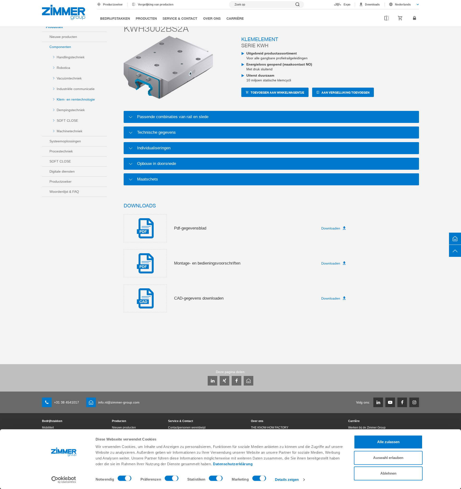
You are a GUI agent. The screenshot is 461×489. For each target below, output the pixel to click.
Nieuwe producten (63, 37)
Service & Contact (180, 18)
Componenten (60, 47)
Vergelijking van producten (155, 4)
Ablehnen (388, 473)
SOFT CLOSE (67, 120)
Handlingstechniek (71, 57)
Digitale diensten (62, 171)
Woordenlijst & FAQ (64, 191)
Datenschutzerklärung (233, 464)
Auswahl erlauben (388, 458)
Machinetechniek (69, 131)
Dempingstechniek (71, 110)
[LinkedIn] (212, 381)
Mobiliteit (48, 427)
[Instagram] (414, 402)
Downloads (372, 4)
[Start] (63, 12)
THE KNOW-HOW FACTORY (269, 427)
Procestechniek (61, 151)
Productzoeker (113, 4)
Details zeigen (287, 479)
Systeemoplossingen (65, 141)
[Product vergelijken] (386, 18)
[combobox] (402, 4)
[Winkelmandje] (400, 18)
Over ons (212, 18)
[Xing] (224, 381)
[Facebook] (236, 381)
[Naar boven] (455, 251)
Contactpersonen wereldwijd (187, 427)
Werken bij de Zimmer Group (367, 427)
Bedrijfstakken (115, 18)
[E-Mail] (248, 381)
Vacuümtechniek (69, 78)
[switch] (171, 479)
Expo (347, 4)
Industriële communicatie (76, 89)
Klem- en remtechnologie (76, 99)
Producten (146, 18)
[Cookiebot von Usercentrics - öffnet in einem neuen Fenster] (64, 479)
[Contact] (455, 239)
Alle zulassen (388, 442)
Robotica (63, 68)
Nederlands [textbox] (403, 4)
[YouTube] (390, 402)
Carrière (235, 18)
